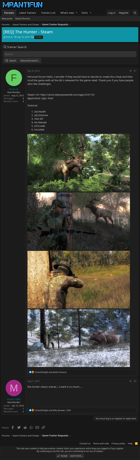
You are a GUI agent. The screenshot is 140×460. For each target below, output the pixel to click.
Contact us (85, 443)
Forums (9, 12)
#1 (135, 70)
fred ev (9, 36)
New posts (7, 18)
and (50, 372)
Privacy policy (118, 443)
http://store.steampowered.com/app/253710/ (67, 94)
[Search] (135, 13)
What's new (67, 12)
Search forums (22, 18)
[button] (76, 13)
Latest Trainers (27, 12)
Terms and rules (101, 443)
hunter (39, 37)
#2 (135, 381)
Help (130, 443)
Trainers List (48, 12)
